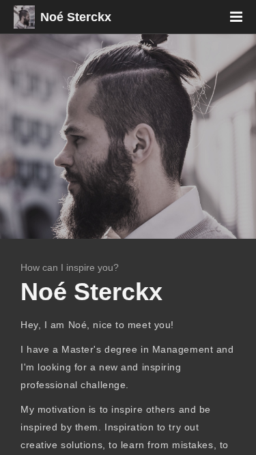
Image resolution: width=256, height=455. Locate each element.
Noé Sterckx (75, 17)
